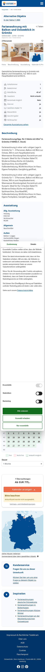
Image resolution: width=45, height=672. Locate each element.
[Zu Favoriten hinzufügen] (42, 41)
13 (14, 437)
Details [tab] (33, 244)
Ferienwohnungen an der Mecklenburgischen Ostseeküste (29, 619)
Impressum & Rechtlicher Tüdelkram (23, 635)
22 (24, 441)
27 (14, 445)
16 (29, 437)
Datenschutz (22, 646)
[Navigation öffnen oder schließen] (41, 3)
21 (19, 441)
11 (39, 433)
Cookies (22, 650)
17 (34, 437)
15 (24, 437)
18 (39, 437)
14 (19, 437)
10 (34, 433)
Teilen (40, 26)
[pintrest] (26, 666)
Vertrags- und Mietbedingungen (22, 504)
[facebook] (18, 666)
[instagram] (22, 666)
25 (39, 441)
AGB (22, 642)
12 (8, 437)
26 (8, 445)
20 (14, 441)
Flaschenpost (22, 654)
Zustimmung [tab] (12, 244)
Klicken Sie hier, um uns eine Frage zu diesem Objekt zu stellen (25, 580)
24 (34, 441)
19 (8, 441)
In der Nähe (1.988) (12, 20)
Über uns (22, 639)
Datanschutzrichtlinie (25, 290)
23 (29, 441)
